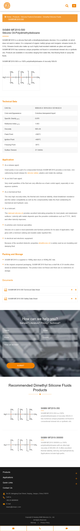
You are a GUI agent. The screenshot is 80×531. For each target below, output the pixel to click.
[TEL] (40, 528)
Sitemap (33, 522)
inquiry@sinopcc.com (13, 507)
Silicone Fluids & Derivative (31, 17)
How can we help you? (40, 319)
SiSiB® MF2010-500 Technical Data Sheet (24, 290)
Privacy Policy (45, 522)
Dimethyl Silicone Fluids (52, 17)
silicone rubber (32, 173)
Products (16, 17)
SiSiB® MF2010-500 (16, 19)
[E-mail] (13, 528)
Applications (8, 477)
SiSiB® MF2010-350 (50, 408)
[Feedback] (66, 528)
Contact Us (7, 488)
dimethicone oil (44, 243)
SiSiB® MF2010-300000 (52, 437)
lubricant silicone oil (15, 213)
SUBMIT (20, 365)
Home (9, 17)
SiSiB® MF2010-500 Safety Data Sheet (22, 299)
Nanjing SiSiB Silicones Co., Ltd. (44, 517)
